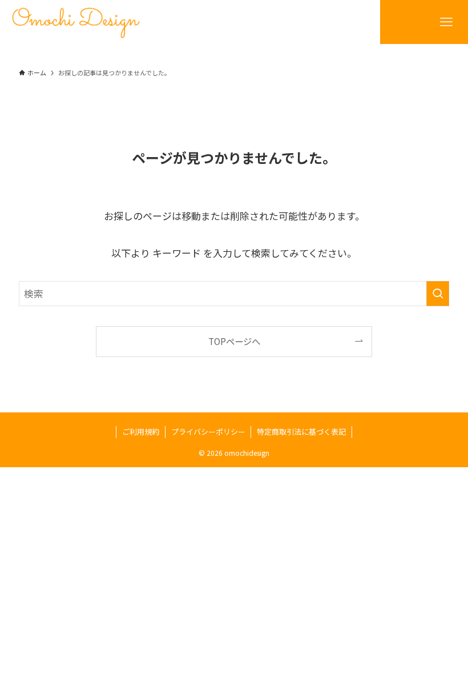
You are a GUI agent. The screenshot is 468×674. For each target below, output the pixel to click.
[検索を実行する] (437, 293)
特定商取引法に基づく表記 (301, 431)
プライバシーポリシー (208, 431)
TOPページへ (234, 341)
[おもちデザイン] (76, 22)
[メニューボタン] (446, 22)
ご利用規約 (140, 431)
